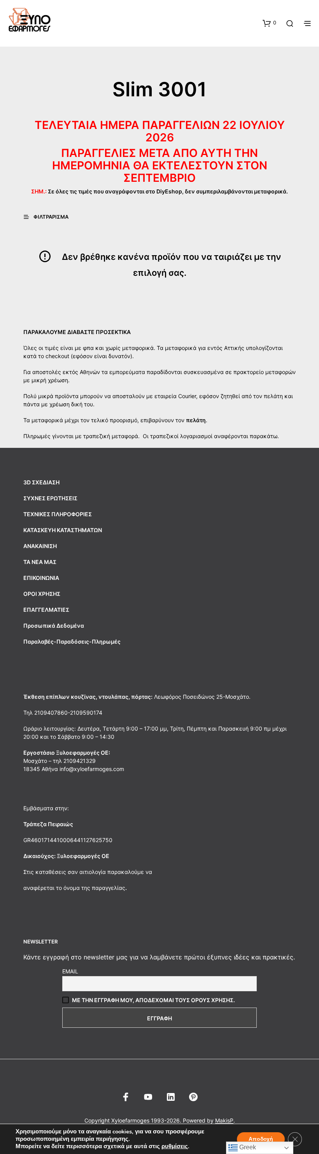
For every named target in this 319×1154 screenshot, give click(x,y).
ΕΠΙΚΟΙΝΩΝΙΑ (41, 577)
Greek (247, 1147)
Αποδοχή (261, 1139)
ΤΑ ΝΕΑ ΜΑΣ (39, 562)
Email (70, 971)
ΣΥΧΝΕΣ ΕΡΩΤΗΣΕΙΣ (50, 498)
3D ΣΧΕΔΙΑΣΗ (41, 482)
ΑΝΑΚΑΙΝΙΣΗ (40, 546)
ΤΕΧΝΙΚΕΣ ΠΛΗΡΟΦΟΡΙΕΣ (57, 514)
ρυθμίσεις (174, 1146)
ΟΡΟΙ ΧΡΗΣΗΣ (41, 593)
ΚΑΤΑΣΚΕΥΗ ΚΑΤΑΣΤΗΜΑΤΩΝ (62, 530)
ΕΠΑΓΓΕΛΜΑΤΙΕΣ (46, 609)
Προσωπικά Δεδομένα (53, 625)
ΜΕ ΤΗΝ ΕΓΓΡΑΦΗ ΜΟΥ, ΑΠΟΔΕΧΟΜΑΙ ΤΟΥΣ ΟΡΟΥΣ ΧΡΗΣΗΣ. (153, 1000)
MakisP (224, 1120)
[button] (269, 23)
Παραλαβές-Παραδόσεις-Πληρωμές (72, 641)
